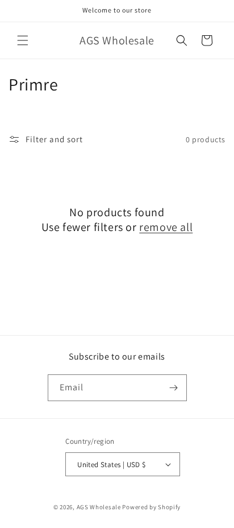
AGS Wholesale (99, 507)
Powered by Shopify (151, 507)
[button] (22, 40)
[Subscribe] (173, 387)
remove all (166, 227)
